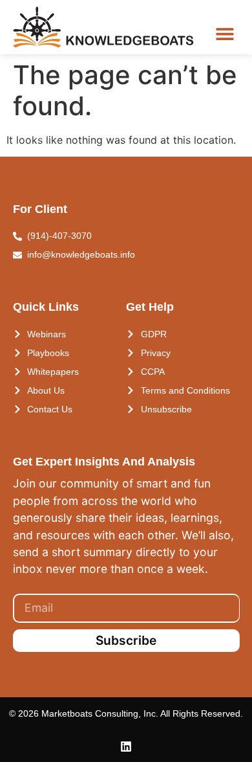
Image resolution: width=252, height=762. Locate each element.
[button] (224, 33)
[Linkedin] (126, 746)
